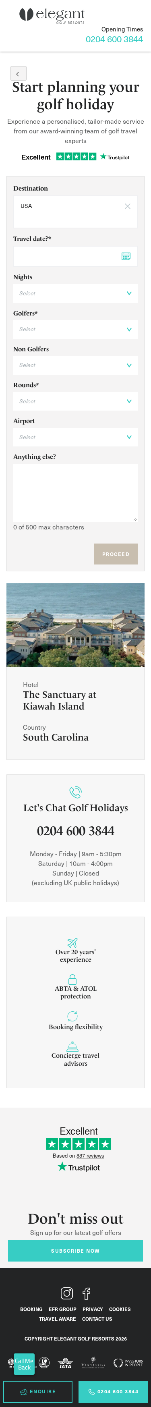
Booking (31, 1309)
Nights (22, 277)
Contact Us (97, 1318)
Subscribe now (75, 1250)
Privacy (93, 1309)
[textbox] (75, 217)
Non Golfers (31, 349)
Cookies (120, 1309)
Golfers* (25, 313)
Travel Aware (57, 1318)
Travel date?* (32, 239)
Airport (24, 421)
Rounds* (26, 385)
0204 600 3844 (118, 1391)
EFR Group (63, 1309)
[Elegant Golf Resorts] (52, 16)
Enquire (43, 1391)
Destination (30, 188)
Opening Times (122, 29)
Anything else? (34, 457)
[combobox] (75, 211)
